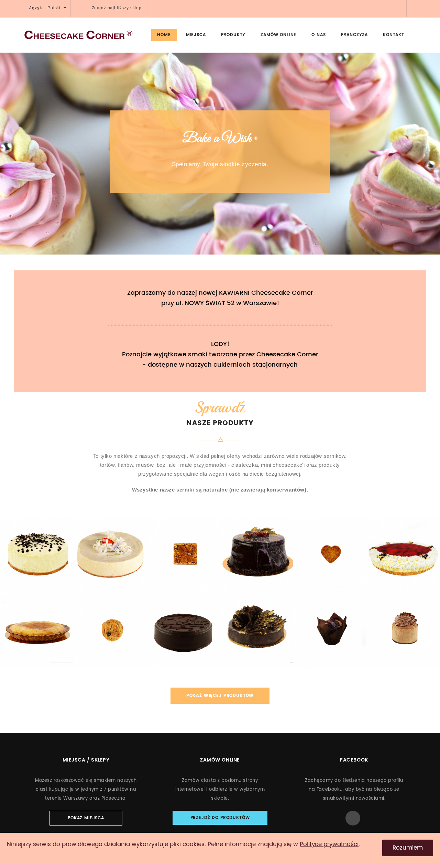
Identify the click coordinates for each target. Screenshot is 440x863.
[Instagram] (414, 8)
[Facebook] (400, 8)
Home (163, 35)
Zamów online (278, 35)
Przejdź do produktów (220, 818)
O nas (318, 35)
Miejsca (196, 35)
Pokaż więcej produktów (220, 695)
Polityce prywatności (329, 844)
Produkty (233, 35)
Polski (54, 8)
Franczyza (354, 35)
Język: (36, 8)
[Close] (419, 34)
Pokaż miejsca (86, 818)
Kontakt (393, 35)
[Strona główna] (78, 34)
